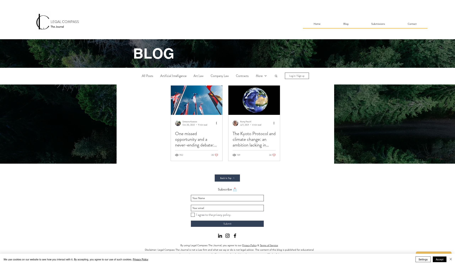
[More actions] (217, 123)
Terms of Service (269, 245)
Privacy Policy (249, 245)
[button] (276, 76)
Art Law (199, 75)
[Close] (451, 259)
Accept (439, 259)
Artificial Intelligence (173, 75)
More (259, 75)
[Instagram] (227, 236)
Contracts (242, 75)
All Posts (147, 75)
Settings (423, 259)
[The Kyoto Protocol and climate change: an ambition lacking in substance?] (254, 100)
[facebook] (235, 236)
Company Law (220, 75)
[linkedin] (220, 236)
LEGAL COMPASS (65, 21)
